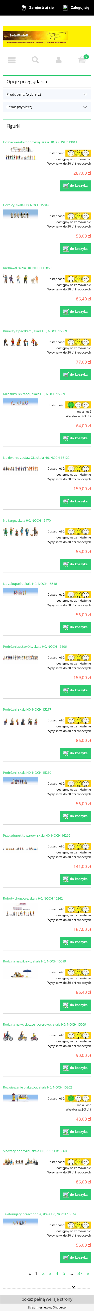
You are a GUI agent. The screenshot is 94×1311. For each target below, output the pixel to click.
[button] (12, 59)
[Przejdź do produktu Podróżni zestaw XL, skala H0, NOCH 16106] (20, 657)
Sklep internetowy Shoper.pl (47, 1307)
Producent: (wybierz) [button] (24, 94)
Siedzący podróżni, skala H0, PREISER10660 (35, 1151)
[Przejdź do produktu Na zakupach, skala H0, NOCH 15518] (20, 592)
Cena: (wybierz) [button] (19, 106)
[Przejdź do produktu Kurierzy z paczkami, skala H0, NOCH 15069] (20, 342)
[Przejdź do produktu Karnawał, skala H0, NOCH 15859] (20, 278)
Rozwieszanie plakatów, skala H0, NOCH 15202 (37, 1087)
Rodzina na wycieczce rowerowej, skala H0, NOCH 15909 (44, 1024)
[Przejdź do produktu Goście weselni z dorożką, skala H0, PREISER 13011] (20, 153)
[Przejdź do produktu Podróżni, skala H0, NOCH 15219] (20, 781)
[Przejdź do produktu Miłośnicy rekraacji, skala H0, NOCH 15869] (20, 402)
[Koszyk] (82, 59)
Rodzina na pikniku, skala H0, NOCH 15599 (34, 961)
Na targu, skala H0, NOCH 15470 (27, 520)
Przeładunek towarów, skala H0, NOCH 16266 (36, 835)
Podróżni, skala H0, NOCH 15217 (27, 709)
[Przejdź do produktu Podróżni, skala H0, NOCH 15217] (20, 720)
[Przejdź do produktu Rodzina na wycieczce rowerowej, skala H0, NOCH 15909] (20, 1035)
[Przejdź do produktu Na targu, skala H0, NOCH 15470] (20, 531)
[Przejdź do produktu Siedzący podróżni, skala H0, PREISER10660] (20, 1161)
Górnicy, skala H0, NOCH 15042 (26, 205)
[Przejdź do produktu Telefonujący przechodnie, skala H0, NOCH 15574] (20, 1222)
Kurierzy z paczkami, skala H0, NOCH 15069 (35, 331)
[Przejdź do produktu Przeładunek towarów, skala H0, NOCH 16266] (20, 846)
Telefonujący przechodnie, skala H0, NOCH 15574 (39, 1214)
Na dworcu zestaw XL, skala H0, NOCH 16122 (36, 457)
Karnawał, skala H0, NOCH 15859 (27, 268)
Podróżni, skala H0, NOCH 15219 (27, 772)
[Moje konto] (59, 59)
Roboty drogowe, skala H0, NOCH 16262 (33, 898)
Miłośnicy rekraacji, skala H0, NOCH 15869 (34, 394)
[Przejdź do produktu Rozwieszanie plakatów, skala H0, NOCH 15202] (20, 1097)
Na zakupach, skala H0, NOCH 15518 (30, 583)
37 (79, 1273)
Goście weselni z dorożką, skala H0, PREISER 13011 (40, 142)
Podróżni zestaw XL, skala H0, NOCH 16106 (35, 646)
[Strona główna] (47, 34)
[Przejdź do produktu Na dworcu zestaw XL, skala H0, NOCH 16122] (20, 468)
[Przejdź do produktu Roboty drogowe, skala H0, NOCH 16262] (20, 909)
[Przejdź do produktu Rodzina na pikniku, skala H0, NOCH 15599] (20, 972)
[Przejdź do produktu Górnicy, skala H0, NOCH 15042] (20, 214)
